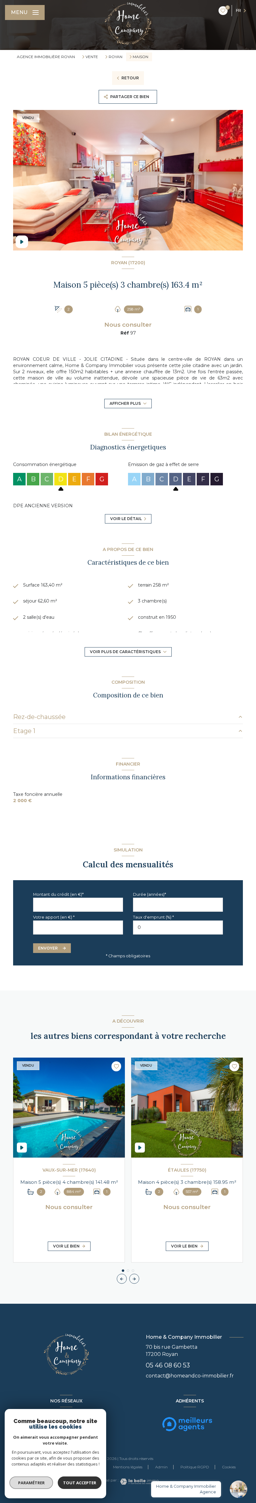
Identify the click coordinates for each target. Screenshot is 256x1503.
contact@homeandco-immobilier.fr (190, 1376)
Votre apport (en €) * (54, 917)
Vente (92, 57)
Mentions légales (127, 1467)
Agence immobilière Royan (46, 56)
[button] (134, 1279)
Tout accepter (79, 1483)
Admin (161, 1467)
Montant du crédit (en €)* (58, 894)
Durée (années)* (149, 894)
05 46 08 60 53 (168, 1365)
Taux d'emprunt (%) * (153, 917)
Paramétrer (31, 1483)
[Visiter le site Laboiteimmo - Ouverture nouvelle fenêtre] (139, 1482)
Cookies (229, 1467)
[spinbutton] (178, 927)
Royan (115, 57)
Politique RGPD (194, 1467)
